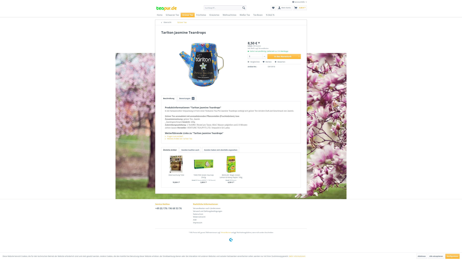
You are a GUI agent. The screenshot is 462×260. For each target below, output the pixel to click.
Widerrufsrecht (199, 217)
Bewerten (281, 62)
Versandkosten (226, 232)
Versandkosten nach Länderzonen (207, 208)
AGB (194, 220)
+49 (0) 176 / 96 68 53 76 (168, 208)
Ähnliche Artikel (169, 150)
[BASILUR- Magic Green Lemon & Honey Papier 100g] (231, 164)
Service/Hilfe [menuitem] (299, 2)
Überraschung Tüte (176, 175)
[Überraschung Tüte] (176, 164)
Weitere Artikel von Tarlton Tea (179, 138)
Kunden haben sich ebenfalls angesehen (220, 150)
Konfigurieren (452, 256)
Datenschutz (198, 214)
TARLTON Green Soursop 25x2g (204, 176)
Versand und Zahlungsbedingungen (207, 211)
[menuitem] (225, 7)
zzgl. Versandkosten (262, 48)
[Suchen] (243, 7)
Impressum (197, 222)
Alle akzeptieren (436, 256)
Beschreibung (168, 98)
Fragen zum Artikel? (175, 136)
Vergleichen (255, 62)
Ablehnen (422, 256)
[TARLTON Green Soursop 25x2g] (204, 164)
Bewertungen (186, 98)
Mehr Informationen (297, 256)
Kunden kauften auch (190, 150)
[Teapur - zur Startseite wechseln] (166, 8)
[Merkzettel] (273, 7)
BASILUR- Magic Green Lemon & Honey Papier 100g (231, 176)
